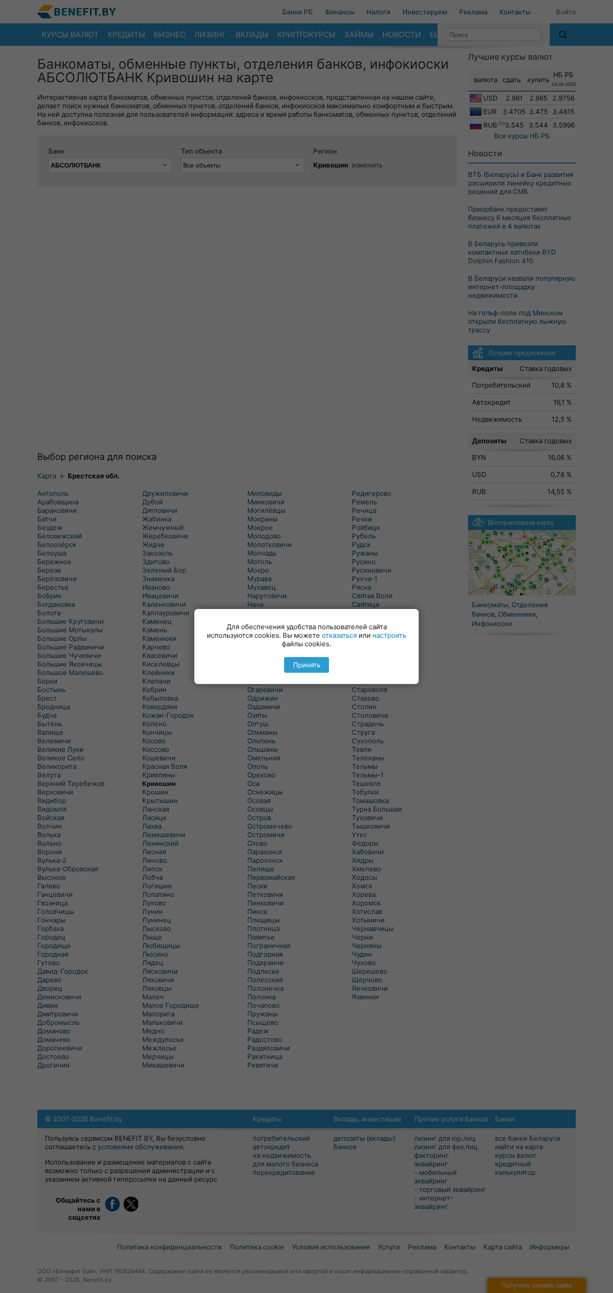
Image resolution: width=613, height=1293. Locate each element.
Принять (306, 665)
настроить (389, 635)
